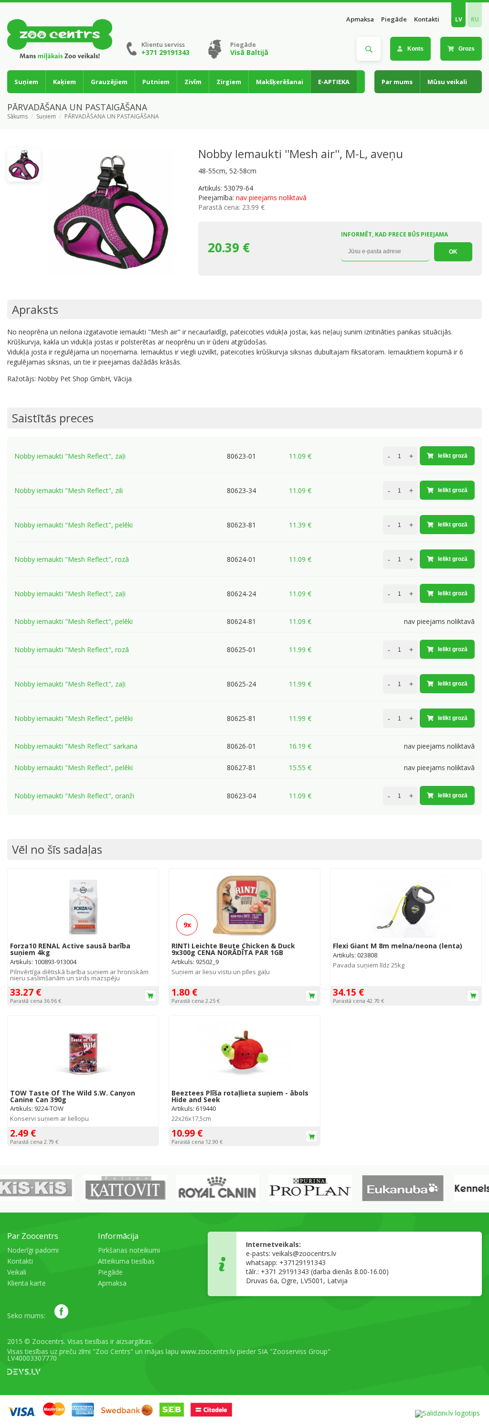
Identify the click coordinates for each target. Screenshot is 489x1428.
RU (475, 19)
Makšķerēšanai (279, 81)
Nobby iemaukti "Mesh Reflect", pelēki (73, 524)
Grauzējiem (109, 81)
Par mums (397, 81)
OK (453, 251)
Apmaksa (360, 19)
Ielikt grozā (453, 455)
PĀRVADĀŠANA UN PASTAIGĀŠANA (111, 116)
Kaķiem (64, 81)
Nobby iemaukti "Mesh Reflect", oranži (74, 795)
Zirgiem (228, 81)
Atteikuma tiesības (126, 1261)
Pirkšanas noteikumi (129, 1250)
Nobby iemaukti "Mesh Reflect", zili (68, 490)
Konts (415, 48)
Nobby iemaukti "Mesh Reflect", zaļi (70, 456)
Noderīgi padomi (33, 1250)
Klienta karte (26, 1283)
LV (458, 19)
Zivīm (193, 81)
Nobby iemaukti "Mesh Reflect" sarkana (76, 746)
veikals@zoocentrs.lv (304, 1253)
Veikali (16, 1272)
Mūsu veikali (447, 81)
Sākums (17, 116)
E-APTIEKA (334, 81)
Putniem (156, 81)
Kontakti (426, 19)
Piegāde (394, 19)
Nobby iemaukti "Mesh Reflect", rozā (71, 559)
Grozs (466, 48)
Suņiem (26, 81)
